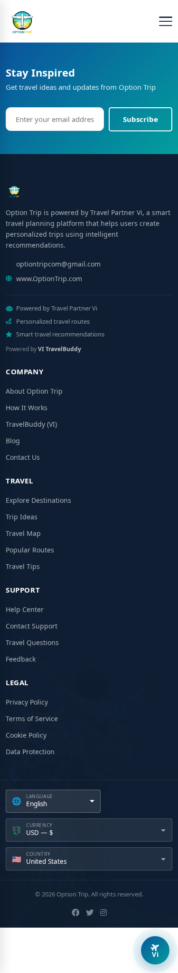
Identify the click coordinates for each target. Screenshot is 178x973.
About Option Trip (34, 391)
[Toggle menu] (165, 21)
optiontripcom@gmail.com (58, 263)
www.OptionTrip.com (49, 278)
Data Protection (30, 751)
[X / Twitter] (90, 912)
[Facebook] (75, 912)
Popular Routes (30, 549)
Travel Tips (23, 566)
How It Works (26, 407)
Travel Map (23, 533)
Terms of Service (32, 718)
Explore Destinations (38, 500)
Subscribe (140, 119)
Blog (13, 440)
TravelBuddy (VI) (31, 424)
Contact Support (31, 625)
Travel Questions (32, 642)
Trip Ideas (21, 516)
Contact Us (23, 457)
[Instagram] (103, 912)
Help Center (25, 609)
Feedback (21, 658)
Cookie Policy (26, 735)
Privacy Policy (27, 701)
